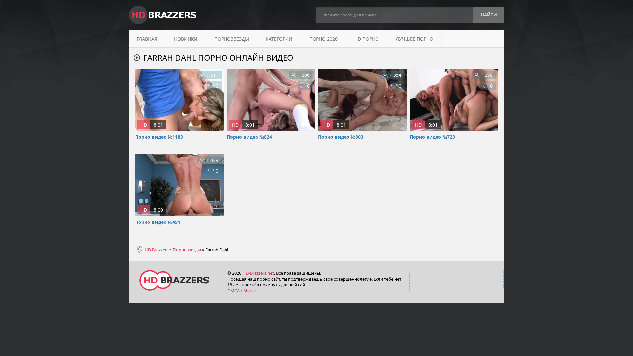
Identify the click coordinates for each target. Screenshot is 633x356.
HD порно (366, 39)
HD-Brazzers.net (258, 273)
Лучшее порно (414, 39)
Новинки (185, 39)
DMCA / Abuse (241, 291)
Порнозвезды (231, 39)
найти (489, 15)
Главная (147, 39)
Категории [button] (279, 39)
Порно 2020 (323, 39)
